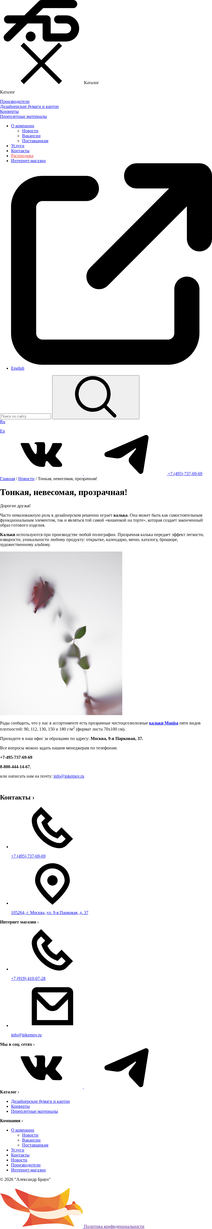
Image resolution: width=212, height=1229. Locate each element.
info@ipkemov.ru (69, 776)
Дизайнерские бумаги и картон (40, 1101)
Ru (2, 421)
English (17, 368)
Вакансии (31, 135)
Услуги (17, 145)
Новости (30, 130)
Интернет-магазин (28, 1170)
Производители (26, 1165)
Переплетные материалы (34, 1111)
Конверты (20, 1106)
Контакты (20, 150)
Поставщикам (35, 140)
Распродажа (22, 155)
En (2, 431)
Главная (7, 478)
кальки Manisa (163, 723)
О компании (22, 125)
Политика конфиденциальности (114, 1226)
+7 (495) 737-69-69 (185, 473)
